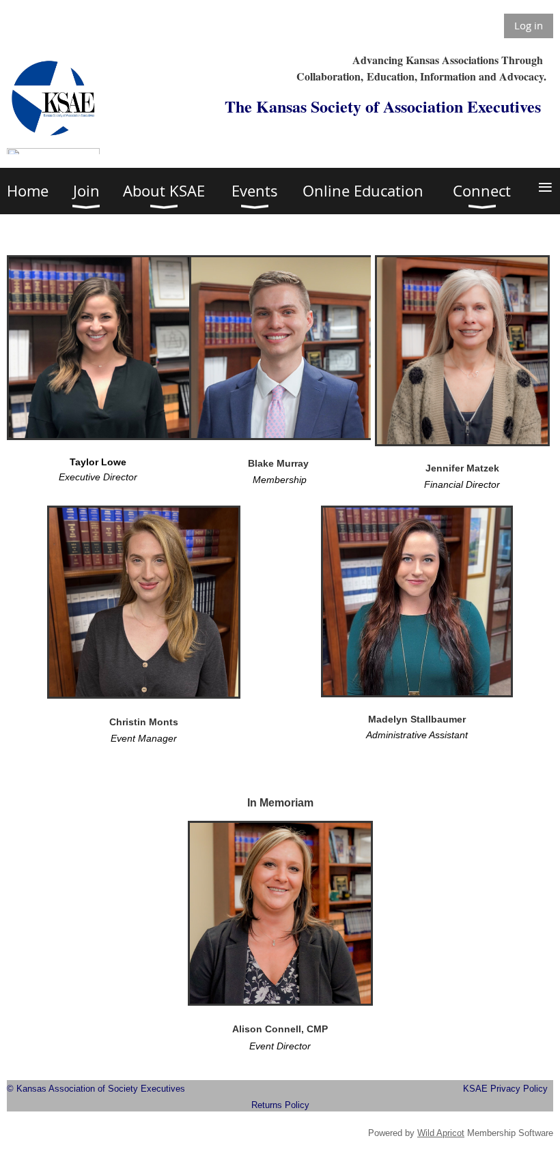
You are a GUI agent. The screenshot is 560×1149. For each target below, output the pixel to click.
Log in (528, 25)
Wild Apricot (440, 1133)
